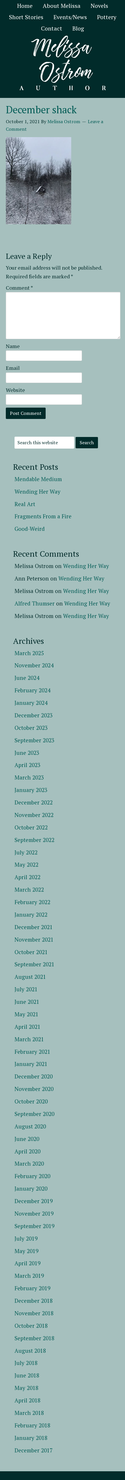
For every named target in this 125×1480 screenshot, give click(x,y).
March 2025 (29, 653)
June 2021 (27, 1001)
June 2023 (27, 752)
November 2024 (34, 665)
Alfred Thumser (35, 603)
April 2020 (27, 1151)
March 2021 (29, 1039)
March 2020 (29, 1163)
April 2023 (27, 764)
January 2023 (31, 789)
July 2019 (26, 1238)
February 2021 (32, 1051)
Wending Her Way (37, 491)
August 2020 (30, 1126)
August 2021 (30, 976)
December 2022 (34, 802)
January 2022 (31, 914)
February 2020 (32, 1176)
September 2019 (34, 1226)
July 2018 (26, 1362)
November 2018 (34, 1313)
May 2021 (26, 1014)
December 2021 (34, 927)
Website (15, 389)
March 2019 (29, 1275)
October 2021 (31, 952)
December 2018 (34, 1300)
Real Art (25, 504)
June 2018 (27, 1375)
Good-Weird (30, 528)
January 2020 (31, 1188)
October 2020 (31, 1101)
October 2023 (31, 727)
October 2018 (31, 1325)
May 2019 (26, 1251)
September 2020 (34, 1113)
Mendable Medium (38, 479)
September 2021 (34, 964)
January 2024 (31, 702)
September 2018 (34, 1338)
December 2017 (34, 1450)
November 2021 (34, 939)
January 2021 (31, 1063)
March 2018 (29, 1412)
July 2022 (26, 852)
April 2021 (27, 1026)
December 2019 (34, 1201)
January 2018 (31, 1437)
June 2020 (27, 1138)
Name (13, 346)
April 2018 (27, 1400)
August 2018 (30, 1350)
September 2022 (34, 839)
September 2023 (34, 740)
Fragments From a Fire (43, 516)
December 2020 (34, 1076)
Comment (19, 287)
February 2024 (32, 690)
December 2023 (34, 715)
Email (13, 367)
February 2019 (32, 1288)
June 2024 (27, 677)
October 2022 (31, 827)
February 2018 (32, 1425)
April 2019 (27, 1263)
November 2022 (34, 814)
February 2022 (32, 902)
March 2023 (29, 777)
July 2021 (26, 989)
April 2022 (27, 877)
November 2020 (34, 1088)
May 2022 (26, 864)
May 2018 (26, 1387)
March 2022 (29, 889)
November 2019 (34, 1213)
